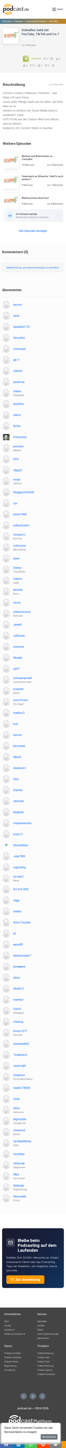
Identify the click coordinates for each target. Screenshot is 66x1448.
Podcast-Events (11, 1361)
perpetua (18, 382)
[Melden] (53, 65)
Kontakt (41, 1325)
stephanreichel (22, 823)
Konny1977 (20, 1031)
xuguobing (19, 867)
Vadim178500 (21, 1088)
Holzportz (19, 534)
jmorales (18, 446)
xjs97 (16, 668)
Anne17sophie (22, 922)
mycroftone (20, 700)
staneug (18, 1021)
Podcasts (18, 21)
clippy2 (17, 470)
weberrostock (22, 612)
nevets (17, 304)
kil (14, 933)
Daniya (17, 567)
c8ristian (18, 801)
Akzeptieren (49, 1436)
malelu (17, 911)
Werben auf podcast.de (14, 1334)
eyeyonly (18, 646)
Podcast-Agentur (44, 1370)
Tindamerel (20, 1054)
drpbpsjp (18, 1185)
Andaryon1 (19, 768)
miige (16, 900)
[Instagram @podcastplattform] (23, 1396)
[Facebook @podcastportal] (42, 1396)
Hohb (16, 1099)
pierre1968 (20, 514)
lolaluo (17, 391)
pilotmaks (19, 746)
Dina (15, 779)
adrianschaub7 (22, 955)
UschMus (19, 1154)
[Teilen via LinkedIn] (18, 1444)
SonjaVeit (19, 1075)
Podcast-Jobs (43, 1357)
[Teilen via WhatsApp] (31, 1444)
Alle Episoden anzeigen (33, 231)
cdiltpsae (19, 635)
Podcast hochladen (12, 1357)
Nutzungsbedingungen (48, 1334)
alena (16, 977)
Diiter (16, 1108)
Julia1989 (19, 856)
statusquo (19, 349)
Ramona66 (19, 1196)
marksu (17, 578)
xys (15, 503)
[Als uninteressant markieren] (51, 58)
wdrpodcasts (21, 525)
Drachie (18, 790)
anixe (16, 558)
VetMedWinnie (22, 1141)
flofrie (17, 426)
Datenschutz (43, 1338)
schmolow (19, 545)
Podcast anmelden (12, 1353)
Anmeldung (9, 1370)
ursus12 (18, 834)
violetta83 (19, 1066)
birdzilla (18, 589)
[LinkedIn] (33, 1396)
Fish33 (17, 1009)
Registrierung (10, 1366)
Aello (16, 315)
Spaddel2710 (21, 326)
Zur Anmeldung (27, 1279)
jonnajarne (19, 966)
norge (16, 479)
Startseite (6, 21)
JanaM (17, 624)
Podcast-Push (43, 1361)
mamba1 (18, 999)
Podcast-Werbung (45, 1366)
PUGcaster (20, 437)
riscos (17, 602)
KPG (16, 459)
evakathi (18, 689)
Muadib (17, 657)
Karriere (7, 1325)
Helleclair (19, 1163)
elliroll (17, 415)
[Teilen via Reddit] (43, 1444)
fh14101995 (21, 889)
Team (6, 1321)
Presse (40, 1330)
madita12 (19, 713)
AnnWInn (18, 404)
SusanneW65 (21, 1043)
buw (15, 724)
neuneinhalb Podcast (36, 21)
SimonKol (19, 338)
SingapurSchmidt (23, 492)
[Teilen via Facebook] (6, 1444)
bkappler (18, 812)
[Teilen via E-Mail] (55, 1444)
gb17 (16, 360)
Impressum (9, 1330)
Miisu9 (17, 757)
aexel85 (18, 944)
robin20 (17, 371)
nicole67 (18, 876)
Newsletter (42, 1321)
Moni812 (18, 988)
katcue (17, 735)
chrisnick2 (19, 1130)
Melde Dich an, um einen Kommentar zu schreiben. (33, 267)
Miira (16, 1174)
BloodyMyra (20, 845)
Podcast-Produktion (46, 1374)
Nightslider (20, 1119)
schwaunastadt (22, 678)
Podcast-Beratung (45, 1353)
